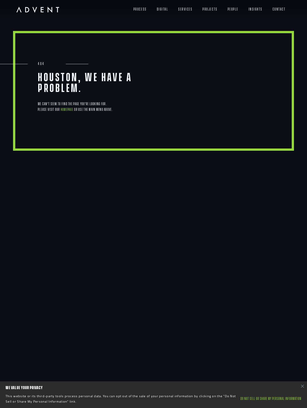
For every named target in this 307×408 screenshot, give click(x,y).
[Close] (302, 386)
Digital (162, 9)
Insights (256, 9)
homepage (67, 109)
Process (140, 9)
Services (185, 9)
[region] (153, 394)
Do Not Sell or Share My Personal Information (270, 399)
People (233, 9)
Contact (279, 9)
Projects (209, 9)
